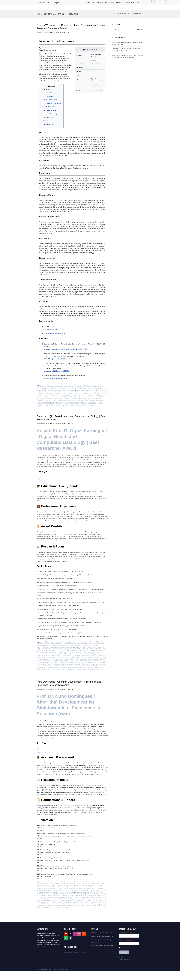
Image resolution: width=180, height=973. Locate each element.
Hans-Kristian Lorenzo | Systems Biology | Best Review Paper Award (127, 43)
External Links (50, 121)
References (49, 124)
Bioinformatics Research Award (46, 387)
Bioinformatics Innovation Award (47, 887)
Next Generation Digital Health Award (90, 402)
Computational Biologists (49, 2)
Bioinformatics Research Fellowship (69, 887)
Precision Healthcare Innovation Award (68, 404)
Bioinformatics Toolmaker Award (47, 888)
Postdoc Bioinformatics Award (50, 904)
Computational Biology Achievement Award (86, 652)
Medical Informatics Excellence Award (48, 900)
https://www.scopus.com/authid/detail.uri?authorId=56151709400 (65, 349)
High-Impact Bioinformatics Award (72, 897)
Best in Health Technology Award (82, 649)
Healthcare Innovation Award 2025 (78, 666)
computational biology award (46, 654)
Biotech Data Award (97, 888)
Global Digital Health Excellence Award (75, 397)
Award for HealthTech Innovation (73, 644)
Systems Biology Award (63, 405)
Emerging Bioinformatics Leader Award (63, 894)
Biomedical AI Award (64, 888)
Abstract (48, 89)
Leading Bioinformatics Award (57, 667)
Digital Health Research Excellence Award (66, 393)
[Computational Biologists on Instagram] (75, 934)
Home (88, 2)
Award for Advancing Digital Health (81, 642)
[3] (55, 233)
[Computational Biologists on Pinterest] (79, 934)
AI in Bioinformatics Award (82, 882)
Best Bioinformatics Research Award (90, 883)
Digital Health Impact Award (50, 659)
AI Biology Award (67, 882)
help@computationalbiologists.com (102, 936)
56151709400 (95, 64)
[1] (59, 81)
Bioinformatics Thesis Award (90, 887)
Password (125, 940)
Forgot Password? (124, 959)
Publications (50, 107)
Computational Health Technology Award (93, 655)
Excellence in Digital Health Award (52, 662)
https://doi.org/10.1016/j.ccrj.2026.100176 (57, 371)
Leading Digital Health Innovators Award (74, 669)
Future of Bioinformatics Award (86, 894)
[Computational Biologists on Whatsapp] (66, 938)
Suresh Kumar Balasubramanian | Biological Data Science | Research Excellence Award (127, 56)
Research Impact (51, 110)
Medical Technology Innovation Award (66, 402)
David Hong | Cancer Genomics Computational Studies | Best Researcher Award (126, 50)
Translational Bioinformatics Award (82, 405)
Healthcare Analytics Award (73, 398)
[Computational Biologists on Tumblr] (70, 938)
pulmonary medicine (95, 494)
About (93, 2)
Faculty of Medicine (88, 514)
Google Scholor (41, 481)
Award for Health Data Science (52, 644)
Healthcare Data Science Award (93, 398)
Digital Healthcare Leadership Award (91, 393)
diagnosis (91, 534)
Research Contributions (53, 103)
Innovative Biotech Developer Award (95, 897)
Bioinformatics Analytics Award (66, 885)
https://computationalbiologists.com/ (56, 378)
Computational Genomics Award (86, 390)
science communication (54, 765)
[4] (46, 274)
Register (111, 2)
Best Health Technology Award (61, 649)
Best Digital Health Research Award (85, 647)
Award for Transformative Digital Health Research (59, 645)
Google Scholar (41, 752)
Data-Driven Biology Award (83, 892)
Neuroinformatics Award (83, 900)
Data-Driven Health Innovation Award (69, 657)
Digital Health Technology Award (84, 661)
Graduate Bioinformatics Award (51, 897)
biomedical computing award (66, 387)
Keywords (49, 93)
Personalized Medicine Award (46, 404)
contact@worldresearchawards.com (102, 945)
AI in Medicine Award (69, 385)
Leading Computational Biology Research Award (83, 667)
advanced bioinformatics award (52, 385)
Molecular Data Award (68, 900)
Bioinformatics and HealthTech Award (68, 650)
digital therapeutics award (62, 395)
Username (125, 933)
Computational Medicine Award (60, 392)
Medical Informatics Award (45, 402)
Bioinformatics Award (87, 650)
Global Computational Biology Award (90, 662)
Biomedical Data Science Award (86, 387)
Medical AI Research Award (94, 400)
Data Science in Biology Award (64, 892)
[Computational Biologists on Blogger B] (84, 934)
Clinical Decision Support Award (77, 388)
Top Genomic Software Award (86, 906)
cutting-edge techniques (44, 559)
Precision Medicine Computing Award (72, 904)
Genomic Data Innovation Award (51, 895)
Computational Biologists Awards (55, 333)
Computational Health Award (71, 655)
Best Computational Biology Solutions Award (59, 647)
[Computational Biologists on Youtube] (66, 934)
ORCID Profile (48, 326)
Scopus (39, 477)
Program (118, 2)
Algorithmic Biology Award (49, 883)
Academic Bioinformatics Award (52, 882)
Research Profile (51, 100)
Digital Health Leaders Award (88, 659)
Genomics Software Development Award (74, 895)
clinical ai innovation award (57, 388)
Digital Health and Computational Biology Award (85, 392)
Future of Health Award (70, 662)
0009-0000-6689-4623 (97, 90)
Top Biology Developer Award (67, 906)
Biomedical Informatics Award (80, 888)
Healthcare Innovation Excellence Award (49, 400)
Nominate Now (102, 2)
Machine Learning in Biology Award (94, 899)
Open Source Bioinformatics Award (84, 902)
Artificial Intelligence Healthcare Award (88, 385)
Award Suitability (51, 114)
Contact (138, 2)
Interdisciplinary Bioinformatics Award (49, 899)
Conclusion (49, 117)
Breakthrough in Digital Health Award (60, 652)
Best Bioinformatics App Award (68, 883)
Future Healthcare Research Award (82, 395)
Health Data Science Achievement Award (64, 664)
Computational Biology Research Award (49, 655)
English (154, 1)
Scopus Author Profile (51, 330)
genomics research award (54, 397)
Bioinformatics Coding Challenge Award (89, 885)
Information (128, 2)
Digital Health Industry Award (69, 659)
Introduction (49, 96)
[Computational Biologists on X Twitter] (70, 934)
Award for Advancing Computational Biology (55, 642)
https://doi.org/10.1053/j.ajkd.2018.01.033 (57, 359)
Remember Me (125, 947)
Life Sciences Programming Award (72, 899)
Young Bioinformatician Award (60, 907)
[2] (67, 155)
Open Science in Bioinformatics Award (60, 902)
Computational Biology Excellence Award (68, 654)
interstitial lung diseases (80, 462)
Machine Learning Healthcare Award (73, 400)
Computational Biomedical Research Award (61, 390)
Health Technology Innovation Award (52, 398)
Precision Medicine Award (89, 404)
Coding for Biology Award (44, 890)
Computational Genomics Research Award (92, 890)
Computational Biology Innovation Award (94, 654)
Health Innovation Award (85, 664)
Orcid (38, 479)
